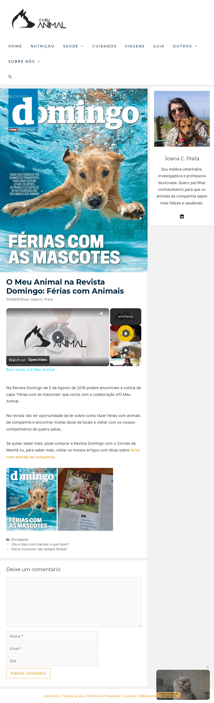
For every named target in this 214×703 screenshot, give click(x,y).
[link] (13, 315)
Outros (182, 46)
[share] (101, 313)
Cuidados (104, 46)
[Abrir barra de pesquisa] (10, 76)
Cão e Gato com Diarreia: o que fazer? (40, 544)
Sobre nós (21, 62)
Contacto (130, 696)
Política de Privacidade (104, 696)
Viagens (135, 46)
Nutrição (43, 46)
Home (15, 46)
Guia (158, 46)
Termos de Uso (73, 696)
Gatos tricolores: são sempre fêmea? (39, 549)
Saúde (71, 46)
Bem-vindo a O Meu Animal (43, 315)
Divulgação (19, 539)
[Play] (126, 333)
